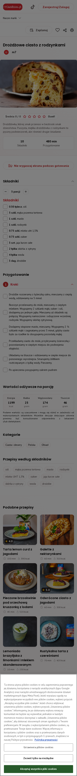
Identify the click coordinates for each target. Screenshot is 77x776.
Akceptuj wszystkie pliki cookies (38, 769)
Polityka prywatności (46, 739)
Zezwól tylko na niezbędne (38, 758)
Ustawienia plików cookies (38, 747)
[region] (38, 725)
